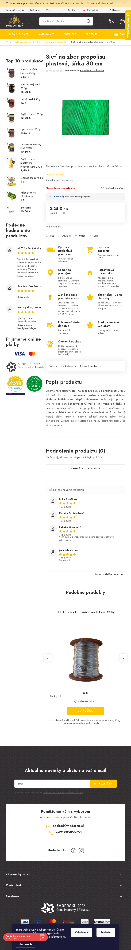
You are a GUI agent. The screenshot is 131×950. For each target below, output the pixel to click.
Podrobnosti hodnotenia (92, 70)
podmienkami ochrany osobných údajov (63, 792)
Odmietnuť (81, 932)
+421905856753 (112, 21)
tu (64, 937)
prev (48, 658)
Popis (51, 366)
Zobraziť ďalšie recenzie (109, 574)
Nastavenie (25, 944)
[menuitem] (20, 34)
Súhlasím (105, 932)
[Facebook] (73, 850)
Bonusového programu (79, 196)
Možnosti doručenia (115, 188)
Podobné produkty (89, 366)
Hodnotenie (67, 366)
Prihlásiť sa (103, 783)
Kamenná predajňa (15, 10)
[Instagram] (81, 850)
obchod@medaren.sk (69, 826)
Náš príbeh (35, 10)
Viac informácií (55, 174)
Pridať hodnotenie (85, 468)
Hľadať (88, 21)
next (123, 658)
